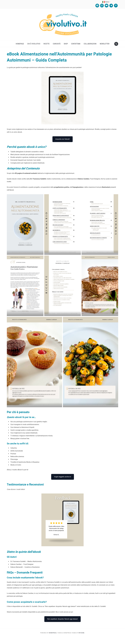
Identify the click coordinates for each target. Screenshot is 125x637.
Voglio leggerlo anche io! (62, 477)
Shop (66, 44)
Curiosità (56, 44)
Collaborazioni (90, 44)
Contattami (75, 44)
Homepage (20, 44)
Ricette (47, 44)
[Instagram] (102, 5)
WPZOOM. (82, 633)
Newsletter (104, 44)
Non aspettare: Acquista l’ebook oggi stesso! (62, 619)
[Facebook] (97, 5)
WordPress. (53, 633)
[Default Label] (106, 5)
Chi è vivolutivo (33, 44)
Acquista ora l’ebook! (62, 139)
